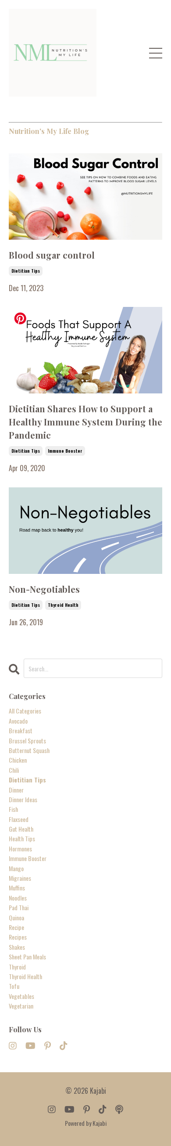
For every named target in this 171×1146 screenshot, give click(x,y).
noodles (18, 897)
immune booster (65, 450)
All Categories (25, 710)
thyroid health (63, 605)
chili (14, 770)
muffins (17, 887)
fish (13, 809)
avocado (18, 720)
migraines (20, 878)
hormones (20, 848)
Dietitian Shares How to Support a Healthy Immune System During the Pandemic (85, 422)
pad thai (18, 907)
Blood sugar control (52, 255)
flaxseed (18, 819)
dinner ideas (23, 799)
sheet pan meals (27, 956)
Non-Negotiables (44, 589)
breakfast (20, 730)
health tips (22, 838)
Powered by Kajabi (86, 1123)
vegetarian (21, 1005)
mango (16, 868)
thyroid (17, 966)
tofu (14, 986)
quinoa (16, 917)
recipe (16, 927)
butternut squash (29, 750)
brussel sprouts (27, 740)
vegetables (21, 996)
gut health (21, 828)
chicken (18, 759)
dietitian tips (25, 270)
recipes (18, 936)
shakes (17, 946)
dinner (16, 789)
